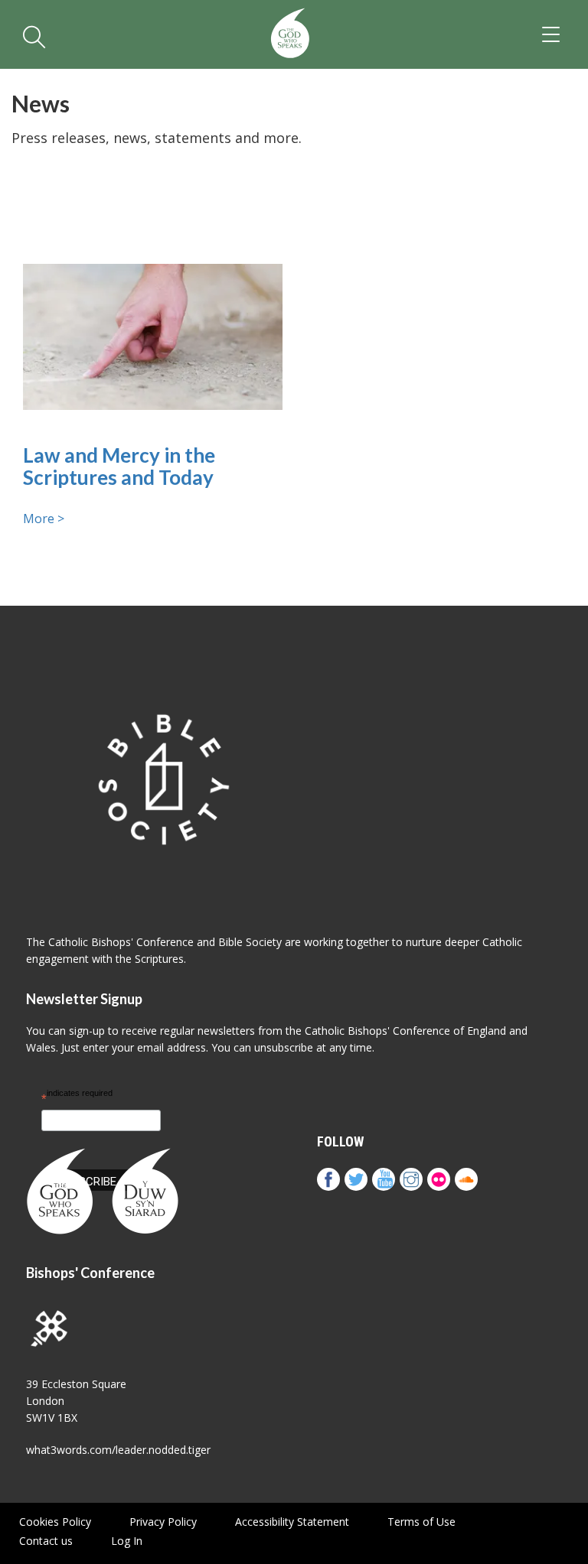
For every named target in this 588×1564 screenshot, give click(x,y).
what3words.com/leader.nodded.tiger (118, 1449)
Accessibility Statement (292, 1521)
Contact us (46, 1540)
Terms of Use (421, 1521)
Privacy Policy (163, 1521)
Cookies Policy (55, 1521)
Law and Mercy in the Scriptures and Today (119, 466)
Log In (126, 1540)
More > (43, 518)
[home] (290, 34)
